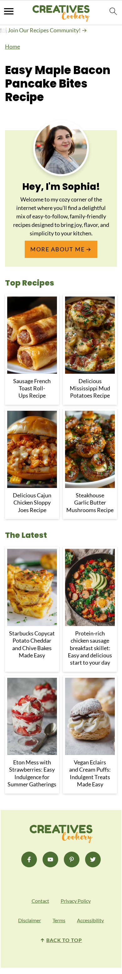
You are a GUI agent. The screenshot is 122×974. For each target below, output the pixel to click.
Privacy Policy (76, 901)
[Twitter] (93, 859)
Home (12, 46)
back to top (64, 940)
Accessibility (90, 920)
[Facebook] (29, 859)
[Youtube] (50, 859)
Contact (40, 901)
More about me (57, 249)
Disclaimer (29, 920)
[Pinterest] (71, 859)
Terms (59, 920)
